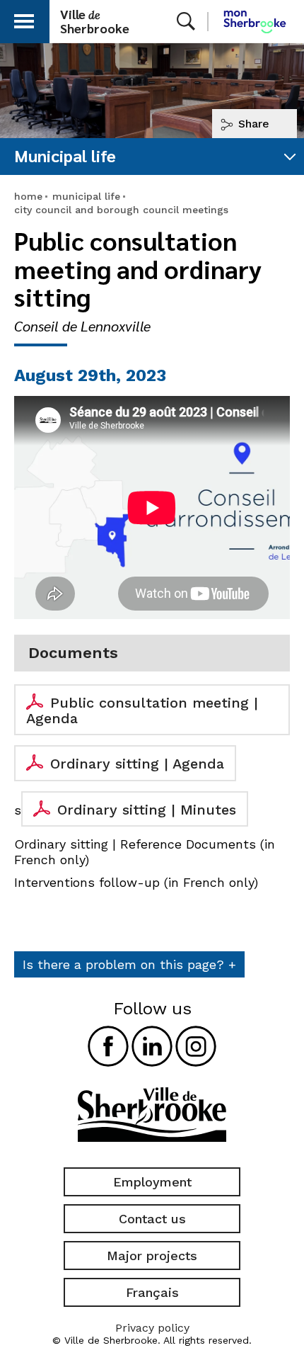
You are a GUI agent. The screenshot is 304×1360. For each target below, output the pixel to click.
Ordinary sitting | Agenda (137, 763)
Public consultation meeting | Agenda (142, 710)
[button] (24, 19)
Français (152, 1292)
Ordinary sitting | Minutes (146, 809)
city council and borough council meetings (121, 209)
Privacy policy (152, 1327)
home (28, 196)
